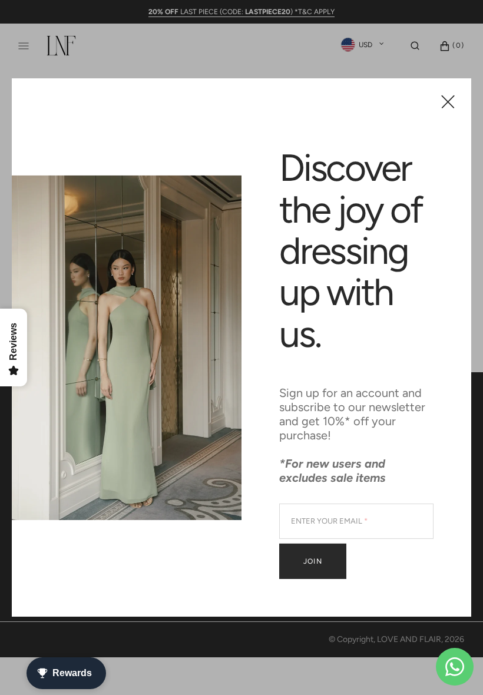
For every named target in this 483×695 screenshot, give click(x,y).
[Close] (448, 101)
